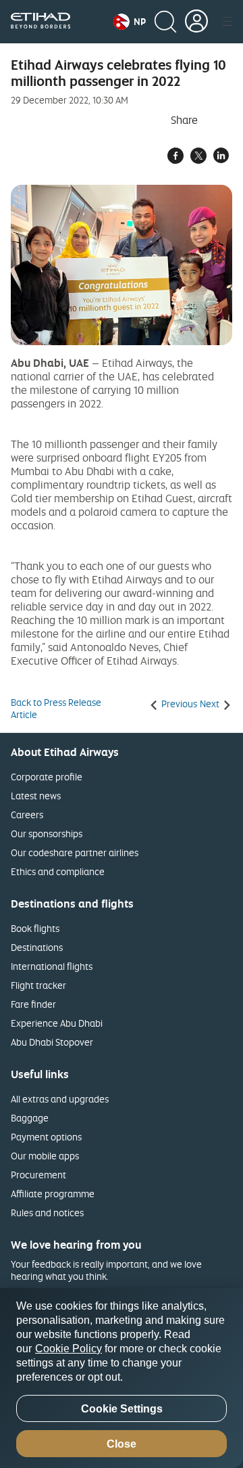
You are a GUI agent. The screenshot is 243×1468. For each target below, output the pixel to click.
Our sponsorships (46, 833)
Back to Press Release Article (56, 708)
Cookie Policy (68, 1348)
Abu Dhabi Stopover (52, 1042)
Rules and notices (47, 1212)
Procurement (38, 1174)
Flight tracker (38, 985)
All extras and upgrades (60, 1098)
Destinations (37, 947)
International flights (51, 966)
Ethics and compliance (58, 871)
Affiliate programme (52, 1193)
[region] (121, 1378)
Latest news (36, 795)
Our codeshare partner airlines (74, 852)
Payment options (46, 1136)
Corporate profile (46, 776)
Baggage (30, 1117)
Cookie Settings (122, 1409)
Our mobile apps (45, 1155)
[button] (129, 22)
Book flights (35, 928)
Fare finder (33, 1004)
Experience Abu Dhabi (57, 1023)
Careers (27, 814)
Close (121, 1444)
